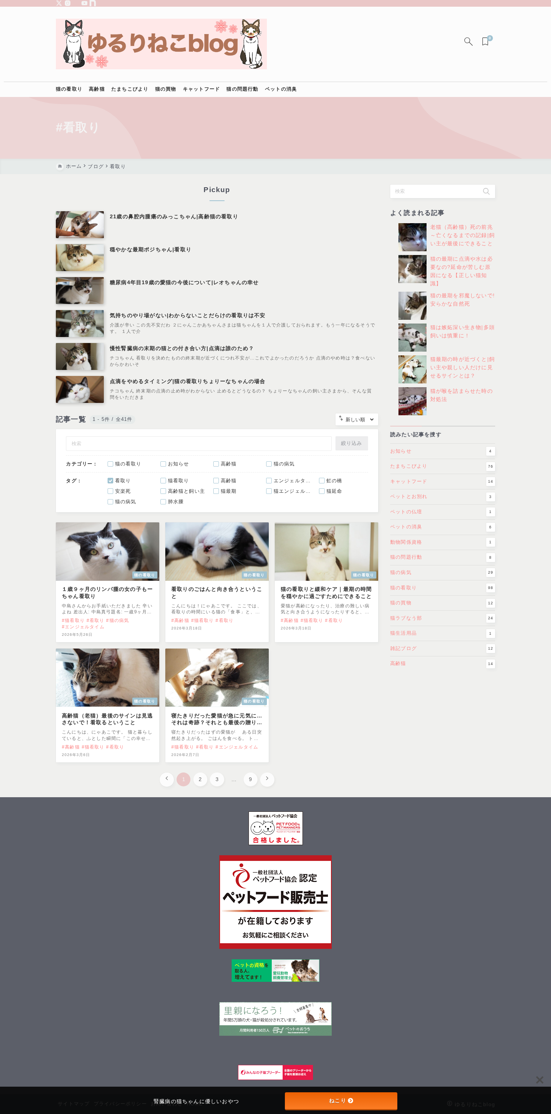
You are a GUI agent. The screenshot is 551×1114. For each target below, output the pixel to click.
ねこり (337, 1100)
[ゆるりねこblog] (161, 44)
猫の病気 (441, 572)
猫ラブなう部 (441, 617)
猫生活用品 (441, 633)
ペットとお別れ (441, 496)
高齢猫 (441, 663)
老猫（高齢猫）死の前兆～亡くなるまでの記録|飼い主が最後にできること (462, 235)
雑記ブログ (441, 648)
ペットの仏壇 (441, 511)
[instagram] (67, 3)
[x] (59, 3)
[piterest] (76, 3)
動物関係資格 (441, 542)
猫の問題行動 (441, 557)
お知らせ (441, 451)
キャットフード (441, 481)
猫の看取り (441, 587)
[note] (93, 3)
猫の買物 (441, 602)
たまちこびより (441, 466)
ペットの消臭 (441, 526)
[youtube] (84, 3)
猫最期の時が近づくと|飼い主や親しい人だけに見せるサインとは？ (462, 367)
